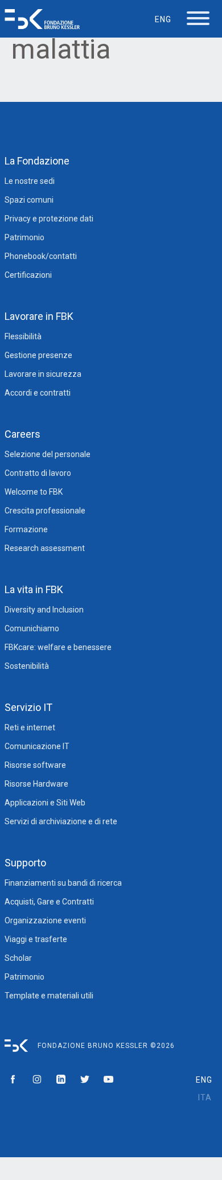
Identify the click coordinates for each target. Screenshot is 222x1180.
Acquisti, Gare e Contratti (49, 901)
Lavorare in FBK (39, 316)
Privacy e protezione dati (49, 218)
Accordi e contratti (38, 392)
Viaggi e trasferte (36, 939)
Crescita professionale (45, 510)
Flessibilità (23, 336)
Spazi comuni (29, 199)
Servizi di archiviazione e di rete (61, 821)
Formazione (26, 529)
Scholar (18, 958)
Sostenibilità (27, 666)
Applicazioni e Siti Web (45, 802)
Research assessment (45, 548)
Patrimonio (24, 237)
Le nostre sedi (30, 181)
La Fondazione (37, 161)
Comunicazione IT (37, 746)
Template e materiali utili (49, 995)
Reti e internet (30, 727)
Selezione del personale (48, 454)
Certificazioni (28, 274)
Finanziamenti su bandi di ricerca (63, 882)
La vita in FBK (34, 589)
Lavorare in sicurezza (43, 374)
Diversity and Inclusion (44, 609)
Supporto (25, 863)
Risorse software (35, 765)
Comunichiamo (32, 628)
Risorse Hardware (36, 783)
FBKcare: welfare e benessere (58, 647)
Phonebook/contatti (41, 256)
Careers (22, 434)
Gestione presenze (38, 355)
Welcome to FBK (34, 491)
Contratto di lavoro (38, 473)
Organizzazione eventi (45, 920)
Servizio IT (28, 707)
